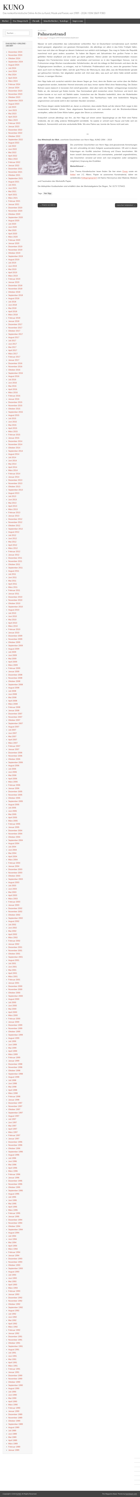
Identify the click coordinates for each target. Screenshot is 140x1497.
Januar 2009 (13, 671)
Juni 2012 (12, 538)
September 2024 (15, 62)
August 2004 (13, 843)
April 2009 (12, 662)
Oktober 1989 (14, 1421)
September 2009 (15, 645)
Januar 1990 (13, 1411)
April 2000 (12, 1012)
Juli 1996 (12, 1158)
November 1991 (15, 1340)
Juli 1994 (12, 1236)
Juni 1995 (12, 1200)
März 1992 (13, 1327)
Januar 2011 (13, 594)
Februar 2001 (14, 980)
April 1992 (12, 1323)
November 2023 (15, 94)
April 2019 (12, 272)
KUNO (13, 7)
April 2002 (12, 934)
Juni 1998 (12, 1083)
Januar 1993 (13, 1294)
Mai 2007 (12, 736)
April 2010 (12, 623)
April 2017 (12, 350)
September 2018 (15, 295)
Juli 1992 (12, 1314)
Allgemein (42, 30)
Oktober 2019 (14, 253)
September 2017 (15, 334)
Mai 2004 (12, 853)
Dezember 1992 (15, 1298)
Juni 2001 (12, 967)
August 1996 (13, 1155)
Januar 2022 (13, 165)
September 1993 (15, 1268)
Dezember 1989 (15, 1414)
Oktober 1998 (14, 1070)
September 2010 (15, 607)
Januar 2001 (13, 983)
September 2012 (15, 529)
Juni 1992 (12, 1317)
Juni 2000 (12, 1005)
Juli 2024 (12, 68)
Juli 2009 (12, 652)
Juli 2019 (12, 263)
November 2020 (15, 211)
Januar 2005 (13, 827)
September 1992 (15, 1307)
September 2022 (15, 139)
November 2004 (15, 834)
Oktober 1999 (14, 1031)
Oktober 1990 (14, 1382)
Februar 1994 (14, 1252)
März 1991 (13, 1366)
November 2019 (15, 250)
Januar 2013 (13, 516)
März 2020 (13, 237)
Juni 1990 (12, 1395)
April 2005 (12, 817)
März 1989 (13, 1443)
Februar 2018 (14, 318)
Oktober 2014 (14, 448)
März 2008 (13, 704)
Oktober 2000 (14, 993)
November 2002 (15, 911)
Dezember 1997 (15, 1103)
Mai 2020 (12, 230)
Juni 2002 (12, 928)
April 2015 (12, 428)
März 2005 (13, 821)
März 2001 (13, 976)
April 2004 (12, 856)
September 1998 (15, 1074)
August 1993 (13, 1272)
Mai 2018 (12, 308)
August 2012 (13, 532)
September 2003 (15, 879)
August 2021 (13, 182)
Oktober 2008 (14, 681)
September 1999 (15, 1035)
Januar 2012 (13, 555)
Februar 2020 (14, 240)
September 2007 (15, 723)
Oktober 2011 (14, 564)
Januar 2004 (13, 866)
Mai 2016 (12, 386)
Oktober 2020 (14, 214)
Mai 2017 (12, 347)
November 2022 (15, 133)
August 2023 (13, 104)
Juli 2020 (12, 224)
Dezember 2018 (15, 285)
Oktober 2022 (14, 136)
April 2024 (12, 78)
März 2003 (13, 898)
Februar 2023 (14, 123)
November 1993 (15, 1262)
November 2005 (15, 795)
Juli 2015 (12, 418)
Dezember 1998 (15, 1064)
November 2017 (15, 328)
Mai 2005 (12, 814)
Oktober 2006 (14, 759)
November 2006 (15, 756)
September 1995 (15, 1190)
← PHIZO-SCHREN (47, 205)
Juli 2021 (12, 185)
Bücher (5, 21)
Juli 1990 (12, 1392)
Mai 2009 (12, 658)
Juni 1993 (12, 1278)
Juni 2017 (12, 344)
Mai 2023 (12, 113)
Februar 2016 (14, 396)
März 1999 (13, 1054)
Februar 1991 (14, 1369)
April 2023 (12, 117)
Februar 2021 (14, 201)
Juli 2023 (12, 107)
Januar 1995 (13, 1216)
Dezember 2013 (15, 480)
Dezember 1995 (15, 1181)
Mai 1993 (12, 1281)
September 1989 (15, 1424)
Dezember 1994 (15, 1220)
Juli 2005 (12, 808)
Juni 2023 (12, 110)
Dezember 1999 (15, 1025)
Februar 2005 (14, 824)
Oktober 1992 (14, 1304)
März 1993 (13, 1288)
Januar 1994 (13, 1255)
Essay (125, 171)
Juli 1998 (12, 1080)
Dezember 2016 (15, 363)
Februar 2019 (14, 279)
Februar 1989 (14, 1447)
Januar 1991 (13, 1372)
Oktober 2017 (14, 331)
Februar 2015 (14, 435)
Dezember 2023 (15, 91)
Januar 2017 (13, 360)
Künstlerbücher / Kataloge (56, 21)
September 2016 (15, 373)
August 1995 (13, 1194)
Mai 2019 (12, 269)
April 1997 (12, 1129)
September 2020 (15, 217)
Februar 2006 (14, 785)
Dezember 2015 (15, 402)
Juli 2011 (12, 574)
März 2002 (13, 937)
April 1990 (12, 1401)
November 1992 (15, 1301)
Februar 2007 (14, 746)
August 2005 (13, 804)
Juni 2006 (12, 772)
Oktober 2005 (14, 798)
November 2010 (15, 600)
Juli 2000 (12, 1002)
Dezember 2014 (15, 441)
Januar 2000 (13, 1022)
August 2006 (13, 765)
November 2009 (15, 639)
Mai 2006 (12, 775)
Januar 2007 (13, 749)
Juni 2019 (12, 266)
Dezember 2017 (15, 324)
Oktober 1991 (14, 1343)
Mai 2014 (12, 464)
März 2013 (13, 509)
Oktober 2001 (14, 954)
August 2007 (13, 727)
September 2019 (15, 256)
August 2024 (13, 65)
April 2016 (12, 389)
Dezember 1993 (15, 1259)
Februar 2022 (14, 162)
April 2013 (12, 506)
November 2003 (15, 873)
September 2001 (15, 957)
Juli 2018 (12, 302)
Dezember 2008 (15, 675)
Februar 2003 (14, 902)
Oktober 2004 (14, 837)
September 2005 (15, 801)
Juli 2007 (12, 730)
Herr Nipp (43, 38)
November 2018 (15, 289)
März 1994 (13, 1249)
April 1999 (12, 1051)
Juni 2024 (12, 71)
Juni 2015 (12, 422)
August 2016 (13, 376)
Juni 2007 (12, 733)
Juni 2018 (12, 305)
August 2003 (13, 882)
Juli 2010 (12, 613)
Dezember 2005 (15, 791)
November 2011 (15, 561)
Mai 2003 (12, 892)
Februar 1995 (14, 1213)
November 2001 (15, 950)
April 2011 (12, 584)
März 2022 (13, 159)
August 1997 (13, 1116)
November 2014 (15, 444)
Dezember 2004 (15, 830)
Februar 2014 (14, 473)
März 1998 (13, 1093)
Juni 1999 (12, 1044)
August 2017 (13, 337)
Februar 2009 (14, 668)
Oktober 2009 (14, 642)
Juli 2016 (12, 379)
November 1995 (15, 1184)
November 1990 (15, 1379)
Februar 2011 (14, 590)
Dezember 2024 (15, 52)
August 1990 (13, 1388)
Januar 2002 (13, 944)
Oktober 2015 (14, 409)
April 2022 (12, 156)
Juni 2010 (12, 616)
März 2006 (13, 782)
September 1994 (15, 1229)
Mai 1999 (12, 1048)
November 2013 (15, 483)
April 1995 (12, 1207)
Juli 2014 (12, 457)
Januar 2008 (13, 710)
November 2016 (15, 366)
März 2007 (13, 743)
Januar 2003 (13, 905)
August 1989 (13, 1427)
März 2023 (13, 120)
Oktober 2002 (14, 915)
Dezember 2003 (15, 869)
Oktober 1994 (14, 1226)
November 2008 (15, 678)
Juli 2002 (12, 924)
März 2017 (13, 353)
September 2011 (15, 568)
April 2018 (12, 311)
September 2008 (15, 684)
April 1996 (12, 1168)
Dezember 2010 (15, 597)
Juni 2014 (12, 460)
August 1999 (13, 1038)
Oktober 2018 (14, 292)
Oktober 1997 (14, 1109)
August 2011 (13, 571)
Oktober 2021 (14, 175)
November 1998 (15, 1067)
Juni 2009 (12, 655)
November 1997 (15, 1106)
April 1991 (12, 1362)
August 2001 (13, 960)
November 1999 (15, 1028)
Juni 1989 (12, 1434)
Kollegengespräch (89, 178)
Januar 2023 (13, 126)
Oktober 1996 (14, 1148)
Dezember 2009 (15, 636)
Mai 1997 (12, 1126)
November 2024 (15, 55)
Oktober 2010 (14, 603)
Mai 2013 (12, 503)
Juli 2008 (12, 691)
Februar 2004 (14, 863)
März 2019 (13, 276)
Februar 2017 (14, 357)
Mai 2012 (12, 542)
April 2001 (12, 973)
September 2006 (15, 762)
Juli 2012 (12, 535)
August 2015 (13, 415)
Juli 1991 (12, 1353)
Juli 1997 (12, 1119)
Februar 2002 (14, 941)
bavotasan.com (131, 1494)
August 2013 (13, 493)
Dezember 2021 (15, 169)
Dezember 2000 (15, 986)
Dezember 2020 (15, 208)
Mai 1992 (12, 1320)
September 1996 (15, 1152)
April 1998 (12, 1090)
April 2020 (12, 233)
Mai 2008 (12, 697)
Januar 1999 (13, 1061)
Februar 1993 (14, 1291)
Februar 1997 (14, 1135)
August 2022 (13, 143)
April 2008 (12, 701)
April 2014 (12, 467)
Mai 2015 (12, 425)
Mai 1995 (12, 1203)
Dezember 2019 (15, 246)
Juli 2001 (12, 963)
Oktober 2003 (14, 876)
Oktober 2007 (14, 720)
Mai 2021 (12, 191)
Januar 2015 (13, 438)
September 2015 (15, 412)
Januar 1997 (13, 1139)
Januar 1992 (13, 1333)
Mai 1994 (12, 1242)
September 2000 (15, 996)
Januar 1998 (13, 1100)
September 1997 (15, 1113)
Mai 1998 (12, 1087)
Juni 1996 (12, 1161)
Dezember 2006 (15, 753)
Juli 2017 (12, 340)
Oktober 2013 (14, 486)
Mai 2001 (12, 970)
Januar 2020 (13, 243)
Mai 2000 (12, 1009)
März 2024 (13, 81)
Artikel (72, 174)
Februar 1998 (14, 1096)
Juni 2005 (12, 811)
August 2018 (13, 298)
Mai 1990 (12, 1398)
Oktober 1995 (14, 1187)
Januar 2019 (13, 282)
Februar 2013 (14, 512)
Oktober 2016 (14, 370)
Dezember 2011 (15, 558)
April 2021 (12, 194)
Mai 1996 (12, 1164)
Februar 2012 (14, 551)
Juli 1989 (12, 1430)
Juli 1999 (12, 1041)
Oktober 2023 (14, 97)
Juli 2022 (12, 146)
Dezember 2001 (15, 947)
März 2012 (13, 548)
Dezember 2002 (15, 908)
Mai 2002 (12, 931)
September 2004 (15, 840)
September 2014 (15, 451)
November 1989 (15, 1418)
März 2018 (13, 314)
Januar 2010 (13, 633)
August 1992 (13, 1310)
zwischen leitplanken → (126, 205)
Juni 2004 (12, 850)
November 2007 (15, 717)
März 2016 (13, 392)
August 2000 (13, 999)
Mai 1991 (12, 1359)
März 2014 (13, 470)
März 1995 (13, 1210)
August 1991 (13, 1349)
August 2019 (13, 259)
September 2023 (15, 100)
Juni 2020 (12, 227)
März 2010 (13, 626)
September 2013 (15, 490)
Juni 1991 (12, 1356)
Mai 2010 (12, 619)
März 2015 (13, 431)
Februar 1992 (14, 1330)
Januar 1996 (13, 1178)
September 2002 (15, 918)
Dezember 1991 (15, 1336)
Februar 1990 (14, 1408)
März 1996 (13, 1171)
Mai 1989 (12, 1437)
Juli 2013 (12, 496)
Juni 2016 (12, 383)
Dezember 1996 (15, 1142)
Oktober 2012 (14, 525)
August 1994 (13, 1233)
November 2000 (15, 989)
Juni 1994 (12, 1239)
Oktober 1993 (14, 1265)
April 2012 (12, 545)
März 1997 (13, 1132)
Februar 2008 (14, 707)
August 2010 (13, 610)
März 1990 (13, 1404)
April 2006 (12, 778)
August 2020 (13, 220)
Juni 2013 (12, 499)
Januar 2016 (13, 399)
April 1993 (12, 1284)
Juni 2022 (12, 149)
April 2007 (12, 739)
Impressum (78, 21)
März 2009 (13, 665)
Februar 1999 (14, 1057)
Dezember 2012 (15, 519)
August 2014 (13, 454)
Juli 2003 (12, 885)
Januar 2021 (13, 204)
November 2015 (15, 405)
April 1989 (12, 1440)
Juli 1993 (12, 1275)
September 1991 (15, 1346)
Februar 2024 (14, 84)
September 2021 (15, 178)
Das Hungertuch (20, 21)
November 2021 (15, 172)
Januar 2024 (13, 88)
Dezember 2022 (15, 130)
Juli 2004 (12, 847)
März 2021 (13, 198)
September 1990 (15, 1385)
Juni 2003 (12, 889)
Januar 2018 (13, 321)
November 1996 (15, 1145)
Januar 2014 (13, 477)
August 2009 (13, 649)
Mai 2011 (12, 581)
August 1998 (13, 1077)
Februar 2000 (14, 1018)
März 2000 (13, 1015)
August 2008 (13, 688)
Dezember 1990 (15, 1375)
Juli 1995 (12, 1197)
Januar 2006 (13, 788)
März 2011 (13, 587)
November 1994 (15, 1223)
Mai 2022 (12, 152)
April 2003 (12, 895)
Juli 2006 (12, 769)
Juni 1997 (12, 1122)
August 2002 (13, 921)
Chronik (35, 21)
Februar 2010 (14, 629)
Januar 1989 (13, 1450)
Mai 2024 (12, 74)
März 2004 (13, 859)
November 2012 (15, 522)
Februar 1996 (14, 1174)
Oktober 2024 (14, 58)
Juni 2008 (12, 694)
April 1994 (12, 1246)
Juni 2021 (12, 188)
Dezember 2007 (15, 714)
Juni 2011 (12, 577)
